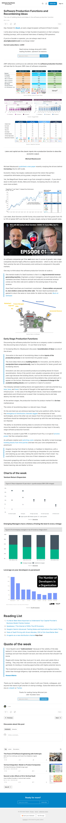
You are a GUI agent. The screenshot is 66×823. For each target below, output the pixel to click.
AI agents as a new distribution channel (21, 635)
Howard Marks (11, 675)
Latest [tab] (9, 749)
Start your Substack (28, 815)
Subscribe (53, 3)
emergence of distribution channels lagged (22, 413)
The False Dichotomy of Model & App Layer (16, 767)
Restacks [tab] (14, 729)
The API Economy (35, 607)
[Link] (1, 339)
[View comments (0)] (11, 24)
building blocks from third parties (16, 443)
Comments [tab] (7, 729)
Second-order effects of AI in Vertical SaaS (19, 776)
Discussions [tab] (16, 749)
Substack (25, 819)
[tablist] (11, 729)
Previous (9, 718)
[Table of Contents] (2, 411)
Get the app (41, 815)
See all (7, 787)
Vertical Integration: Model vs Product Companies (22, 765)
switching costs (28, 440)
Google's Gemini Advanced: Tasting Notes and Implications (28, 629)
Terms (36, 811)
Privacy (32, 811)
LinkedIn (12, 688)
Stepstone (35, 519)
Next (57, 718)
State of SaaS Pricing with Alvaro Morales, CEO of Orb (26, 632)
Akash (17, 28)
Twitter (19, 688)
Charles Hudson (24, 623)
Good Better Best (52, 632)
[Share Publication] (46, 3)
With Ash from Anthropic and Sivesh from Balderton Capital (20, 756)
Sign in (61, 3)
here (5, 389)
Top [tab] (6, 749)
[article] (33, 757)
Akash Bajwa (14, 769)
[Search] (42, 3)
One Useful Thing (56, 629)
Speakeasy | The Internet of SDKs (19, 626)
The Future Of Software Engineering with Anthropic (23, 754)
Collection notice (43, 811)
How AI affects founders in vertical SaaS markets (17, 778)
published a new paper (27, 166)
